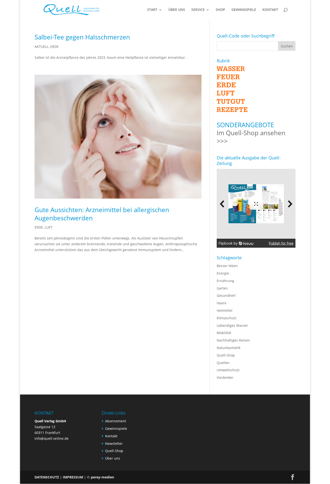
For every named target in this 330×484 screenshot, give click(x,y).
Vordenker (225, 377)
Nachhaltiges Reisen (233, 340)
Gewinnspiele (116, 428)
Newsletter (114, 443)
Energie (223, 273)
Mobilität (224, 332)
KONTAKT (270, 10)
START (152, 10)
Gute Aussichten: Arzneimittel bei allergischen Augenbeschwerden (102, 213)
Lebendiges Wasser (232, 325)
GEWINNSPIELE (243, 10)
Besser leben (227, 265)
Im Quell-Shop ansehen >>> (251, 136)
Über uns (112, 458)
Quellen (223, 362)
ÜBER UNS (176, 10)
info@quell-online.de (52, 438)
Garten (222, 288)
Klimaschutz (227, 318)
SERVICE (198, 10)
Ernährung (225, 280)
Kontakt (111, 436)
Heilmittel (224, 310)
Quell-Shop (226, 355)
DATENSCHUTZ (47, 477)
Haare (221, 303)
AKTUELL (42, 46)
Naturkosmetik (228, 347)
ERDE (54, 46)
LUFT (48, 227)
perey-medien (102, 477)
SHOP (220, 10)
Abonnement (115, 421)
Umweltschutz (228, 370)
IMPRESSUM (73, 477)
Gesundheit (226, 295)
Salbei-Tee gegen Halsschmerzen (82, 37)
